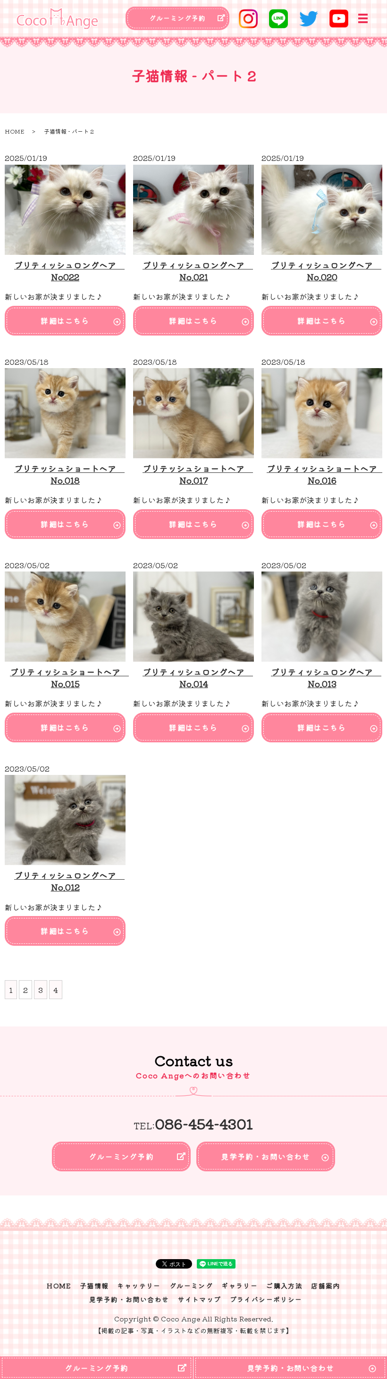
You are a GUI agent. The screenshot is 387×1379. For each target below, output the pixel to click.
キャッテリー (138, 1285)
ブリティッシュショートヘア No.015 (69, 677)
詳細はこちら (65, 320)
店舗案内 (325, 1285)
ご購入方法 (284, 1285)
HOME (14, 131)
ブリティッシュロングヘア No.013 (326, 677)
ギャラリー (239, 1285)
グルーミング (191, 1285)
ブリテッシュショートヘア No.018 (69, 474)
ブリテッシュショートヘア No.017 (198, 474)
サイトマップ (199, 1299)
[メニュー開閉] (363, 18)
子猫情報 (94, 1285)
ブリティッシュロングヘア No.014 (198, 677)
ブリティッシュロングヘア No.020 (326, 271)
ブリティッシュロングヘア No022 (69, 271)
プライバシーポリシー (266, 1299)
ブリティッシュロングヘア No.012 (69, 881)
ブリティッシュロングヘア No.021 (198, 271)
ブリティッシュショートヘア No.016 (326, 474)
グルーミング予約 (177, 18)
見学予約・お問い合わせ (265, 1156)
